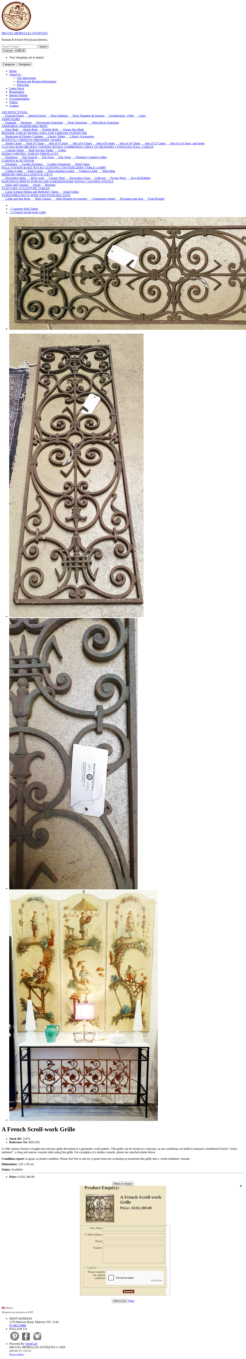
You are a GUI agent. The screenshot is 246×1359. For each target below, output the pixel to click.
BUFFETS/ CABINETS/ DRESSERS (25, 140)
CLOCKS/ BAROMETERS (19, 146)
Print (131, 1300)
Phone (98, 1241)
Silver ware (35, 178)
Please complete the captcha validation (96, 1275)
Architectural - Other (119, 115)
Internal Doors (35, 115)
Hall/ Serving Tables (39, 150)
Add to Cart (119, 1301)
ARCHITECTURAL (15, 112)
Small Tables (69, 191)
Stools (35, 185)
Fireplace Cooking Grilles (89, 157)
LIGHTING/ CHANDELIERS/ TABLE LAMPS (75, 167)
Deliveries (23, 85)
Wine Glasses (41, 198)
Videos (13, 102)
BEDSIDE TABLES (14, 133)
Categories (9, 64)
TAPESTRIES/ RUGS (16, 195)
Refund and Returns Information (36, 81)
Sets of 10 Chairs (128, 143)
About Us (15, 74)
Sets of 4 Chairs (56, 143)
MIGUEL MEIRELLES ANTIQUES (25, 33)
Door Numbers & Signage (87, 115)
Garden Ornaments (57, 164)
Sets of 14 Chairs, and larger (185, 143)
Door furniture (57, 115)
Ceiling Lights (12, 171)
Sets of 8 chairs (104, 143)
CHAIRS (55, 140)
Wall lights (106, 171)
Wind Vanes (80, 164)
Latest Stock (16, 88)
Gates (140, 115)
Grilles (60, 150)
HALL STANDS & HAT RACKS (23, 167)
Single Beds (28, 129)
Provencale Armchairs (47, 122)
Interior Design (18, 95)
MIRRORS (9, 174)
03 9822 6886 (17, 1325)
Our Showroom (26, 78)
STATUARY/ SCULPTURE (19, 188)
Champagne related (101, 198)
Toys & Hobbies (138, 178)
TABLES (44, 188)
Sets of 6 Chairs (80, 143)
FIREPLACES (49, 153)
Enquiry (97, 1247)
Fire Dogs (46, 157)
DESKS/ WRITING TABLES (20, 153)
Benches (48, 185)
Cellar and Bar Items (16, 198)
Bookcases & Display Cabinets (22, 136)
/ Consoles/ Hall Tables (23, 208)
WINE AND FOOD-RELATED (50, 195)
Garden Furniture (30, 164)
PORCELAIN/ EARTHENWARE (52, 181)
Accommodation (19, 98)
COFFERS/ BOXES (50, 146)
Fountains (9, 164)
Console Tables (13, 150)
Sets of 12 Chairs (153, 143)
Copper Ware (55, 178)
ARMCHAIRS (11, 119)
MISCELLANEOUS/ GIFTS (34, 174)
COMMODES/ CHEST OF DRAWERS (89, 146)
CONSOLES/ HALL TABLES (134, 146)
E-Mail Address (93, 1234)
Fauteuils (9, 122)
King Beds (10, 129)
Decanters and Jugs (129, 198)
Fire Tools (63, 157)
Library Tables (54, 136)
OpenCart (31, 1343)
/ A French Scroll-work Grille (27, 212)
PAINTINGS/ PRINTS (16, 181)
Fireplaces (10, 157)
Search (43, 46)
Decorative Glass (78, 178)
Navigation (25, 64)
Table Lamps (33, 171)
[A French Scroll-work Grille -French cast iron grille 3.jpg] (73, 888)
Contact (14, 105)
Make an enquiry (123, 1183)
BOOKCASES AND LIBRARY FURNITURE (57, 133)
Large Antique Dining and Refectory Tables (30, 191)
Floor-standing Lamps (59, 171)
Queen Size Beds (71, 129)
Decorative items (14, 178)
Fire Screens (27, 157)
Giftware (98, 178)
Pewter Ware (116, 178)
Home (13, 71)
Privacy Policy (16, 1354)
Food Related (154, 198)
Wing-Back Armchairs (103, 122)
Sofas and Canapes (15, 185)
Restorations (16, 91)
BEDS (43, 126)
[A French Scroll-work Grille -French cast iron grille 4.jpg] (83, 1120)
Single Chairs (12, 143)
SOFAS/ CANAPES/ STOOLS (93, 181)
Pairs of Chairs (33, 143)
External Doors (13, 115)
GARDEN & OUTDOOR (18, 160)
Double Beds (48, 129)
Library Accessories (80, 136)
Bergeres (24, 122)
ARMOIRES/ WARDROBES (20, 126)
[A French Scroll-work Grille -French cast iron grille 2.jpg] (76, 616)
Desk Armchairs (75, 122)
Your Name (96, 1228)
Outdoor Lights (86, 171)
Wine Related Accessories (69, 198)
